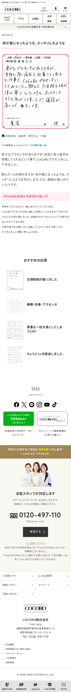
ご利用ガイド (9, 576)
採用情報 (10, 663)
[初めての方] (7, 685)
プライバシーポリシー (15, 654)
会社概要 (10, 645)
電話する (35, 532)
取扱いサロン (10, 585)
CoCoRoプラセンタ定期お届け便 (30, 145)
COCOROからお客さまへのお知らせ (35, 27)
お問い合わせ (10, 594)
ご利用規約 (11, 658)
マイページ (44, 585)
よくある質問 (45, 576)
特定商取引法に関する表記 (18, 649)
